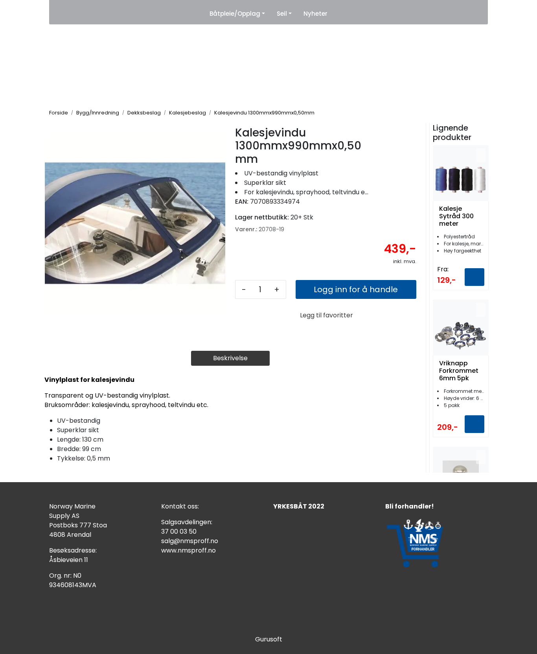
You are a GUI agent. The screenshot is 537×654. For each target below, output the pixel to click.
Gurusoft (268, 639)
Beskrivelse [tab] (230, 358)
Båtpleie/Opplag (235, 13)
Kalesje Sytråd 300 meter (456, 216)
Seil (282, 13)
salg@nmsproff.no (189, 540)
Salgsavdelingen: (186, 522)
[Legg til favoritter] (481, 155)
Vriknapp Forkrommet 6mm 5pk (458, 370)
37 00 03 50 (179, 531)
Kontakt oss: (180, 506)
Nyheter (315, 13)
